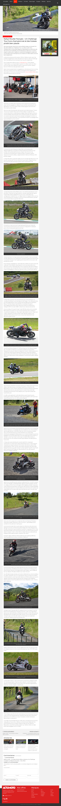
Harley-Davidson (34, 794)
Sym (51, 791)
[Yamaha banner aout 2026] (51, 47)
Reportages (32, 1)
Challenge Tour (23, 62)
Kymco (42, 791)
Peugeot (42, 794)
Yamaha (52, 795)
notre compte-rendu (30, 72)
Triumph (52, 792)
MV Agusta (43, 792)
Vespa (51, 794)
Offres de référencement (22, 791)
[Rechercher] (57, 3)
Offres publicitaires (20, 789)
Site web (29, 775)
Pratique (20, 1)
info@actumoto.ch (7, 795)
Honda (32, 795)
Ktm (42, 789)
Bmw (32, 791)
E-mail (17, 775)
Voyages (38, 1)
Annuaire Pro (6, 4)
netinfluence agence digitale (35, 804)
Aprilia (32, 789)
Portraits (26, 1)
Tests (10, 1)
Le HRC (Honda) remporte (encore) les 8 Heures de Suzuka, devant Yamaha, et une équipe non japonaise (33, 747)
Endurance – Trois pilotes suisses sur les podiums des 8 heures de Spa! (31, 734)
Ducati (32, 792)
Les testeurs (5, 801)
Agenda (49, 1)
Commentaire (7, 767)
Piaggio (42, 795)
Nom (5, 775)
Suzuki (51, 789)
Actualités (5, 1)
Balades (43, 1)
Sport (15, 1)
